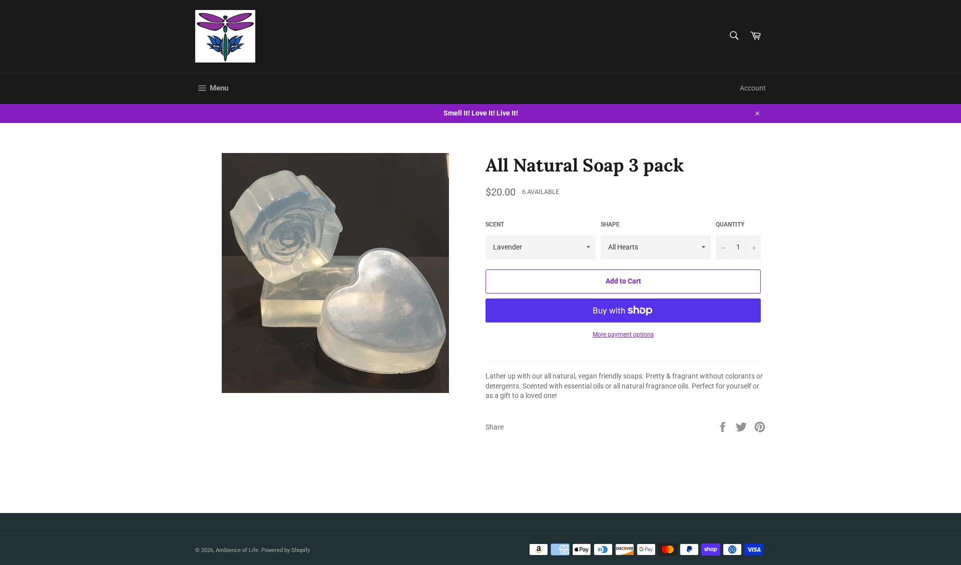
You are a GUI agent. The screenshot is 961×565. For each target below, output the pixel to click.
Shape (610, 224)
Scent (495, 224)
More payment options (623, 334)
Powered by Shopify (285, 550)
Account (753, 88)
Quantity (730, 224)
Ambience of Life (237, 550)
